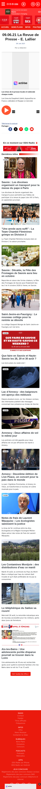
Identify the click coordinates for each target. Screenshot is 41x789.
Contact (20, 716)
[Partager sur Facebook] (9, 130)
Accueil (5, 27)
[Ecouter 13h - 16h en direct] (20, 148)
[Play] (3, 18)
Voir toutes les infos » (20, 674)
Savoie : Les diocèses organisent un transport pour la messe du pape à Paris (20, 185)
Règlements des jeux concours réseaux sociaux (20, 772)
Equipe (20, 718)
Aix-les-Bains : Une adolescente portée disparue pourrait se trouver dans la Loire (19, 653)
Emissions (20, 744)
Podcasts (20, 753)
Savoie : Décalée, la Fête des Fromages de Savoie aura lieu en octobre (19, 273)
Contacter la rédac (20, 735)
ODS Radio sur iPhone (20, 762)
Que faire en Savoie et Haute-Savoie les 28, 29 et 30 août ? (19, 357)
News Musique (20, 732)
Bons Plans (17, 27)
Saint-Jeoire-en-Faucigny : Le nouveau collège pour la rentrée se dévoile (19, 317)
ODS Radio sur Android (20, 765)
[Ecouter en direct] (38, 4)
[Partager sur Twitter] (15, 130)
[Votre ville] (23, 4)
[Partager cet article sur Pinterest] (20, 130)
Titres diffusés (20, 721)
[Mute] (39, 11)
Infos (27, 27)
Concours (20, 747)
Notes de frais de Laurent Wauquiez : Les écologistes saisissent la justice (18, 520)
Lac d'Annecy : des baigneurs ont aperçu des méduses (19, 393)
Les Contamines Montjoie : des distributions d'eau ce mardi (20, 566)
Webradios (20, 756)
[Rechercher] (33, 4)
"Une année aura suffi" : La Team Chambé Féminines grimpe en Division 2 (18, 231)
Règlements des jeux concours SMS (20, 774)
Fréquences (20, 723)
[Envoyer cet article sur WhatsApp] (25, 130)
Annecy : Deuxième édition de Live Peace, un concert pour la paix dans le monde (20, 477)
